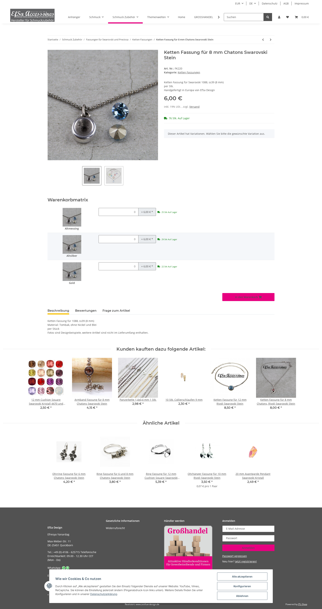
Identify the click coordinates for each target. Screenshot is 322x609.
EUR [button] (237, 3)
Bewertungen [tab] (86, 310)
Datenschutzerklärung (103, 594)
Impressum (302, 3)
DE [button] (251, 3)
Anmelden (248, 548)
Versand (194, 106)
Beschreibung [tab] (58, 310)
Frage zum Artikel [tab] (116, 310)
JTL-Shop (302, 604)
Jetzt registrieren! (246, 561)
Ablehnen (242, 595)
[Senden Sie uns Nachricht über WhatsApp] (65, 568)
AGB (286, 3)
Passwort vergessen (234, 556)
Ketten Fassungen (189, 72)
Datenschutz (269, 3)
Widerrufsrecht (115, 528)
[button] (279, 17)
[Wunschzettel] (287, 17)
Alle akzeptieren (242, 576)
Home (181, 17)
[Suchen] (267, 17)
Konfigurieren (242, 586)
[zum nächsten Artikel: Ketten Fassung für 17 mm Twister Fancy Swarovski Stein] (270, 40)
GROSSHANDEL (203, 17)
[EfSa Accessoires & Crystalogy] (32, 15)
